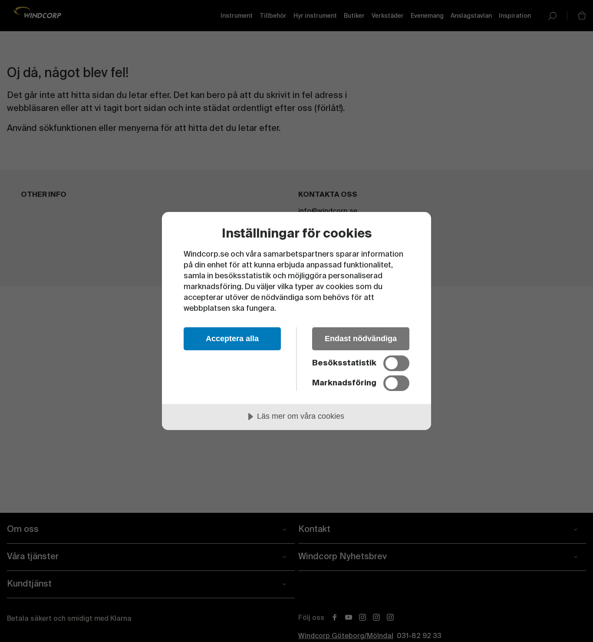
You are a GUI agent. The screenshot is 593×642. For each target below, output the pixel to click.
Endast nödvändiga (361, 338)
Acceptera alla (232, 338)
